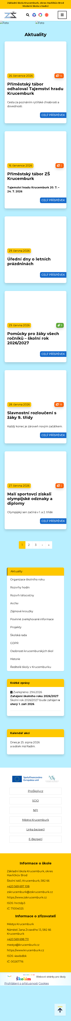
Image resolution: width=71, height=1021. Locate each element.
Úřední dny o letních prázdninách (29, 261)
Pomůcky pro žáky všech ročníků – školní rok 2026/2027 (33, 338)
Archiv (14, 603)
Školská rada (18, 635)
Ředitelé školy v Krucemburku (30, 667)
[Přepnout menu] (62, 15)
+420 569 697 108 (18, 886)
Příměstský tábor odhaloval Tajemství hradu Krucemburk (35, 89)
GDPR (14, 643)
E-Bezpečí (35, 839)
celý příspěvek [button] (53, 115)
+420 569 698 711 (18, 939)
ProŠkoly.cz (35, 791)
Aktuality (16, 571)
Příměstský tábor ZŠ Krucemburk (28, 176)
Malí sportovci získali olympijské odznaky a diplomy (30, 499)
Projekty (15, 627)
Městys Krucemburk (35, 820)
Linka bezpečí (35, 829)
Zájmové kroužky (21, 611)
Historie (15, 659)
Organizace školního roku (27, 579)
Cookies (44, 983)
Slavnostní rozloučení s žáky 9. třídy (31, 415)
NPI (35, 810)
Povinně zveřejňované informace (32, 619)
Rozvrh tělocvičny (22, 595)
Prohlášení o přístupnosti (21, 983)
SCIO (35, 800)
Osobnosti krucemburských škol (31, 651)
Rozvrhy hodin (20, 587)
